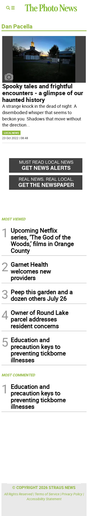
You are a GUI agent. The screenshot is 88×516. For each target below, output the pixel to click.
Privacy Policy (72, 494)
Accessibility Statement (44, 499)
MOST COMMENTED (18, 374)
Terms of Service (47, 494)
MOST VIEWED (13, 219)
